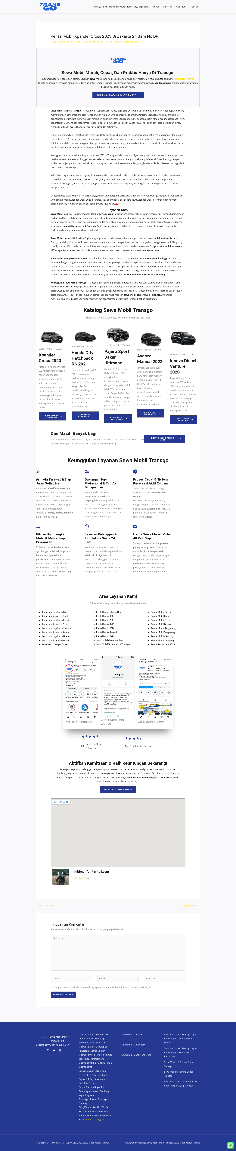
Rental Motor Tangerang (163, 628)
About (156, 6)
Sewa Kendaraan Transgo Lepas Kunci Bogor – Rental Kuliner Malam (180, 1038)
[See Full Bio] (89, 878)
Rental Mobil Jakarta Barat (55, 616)
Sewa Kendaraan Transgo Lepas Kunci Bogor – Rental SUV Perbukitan (180, 1052)
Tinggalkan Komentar (62, 41)
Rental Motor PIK (104, 616)
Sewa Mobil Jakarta (97, 41)
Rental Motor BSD (105, 624)
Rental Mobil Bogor (160, 616)
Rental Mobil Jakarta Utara (109, 612)
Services (167, 6)
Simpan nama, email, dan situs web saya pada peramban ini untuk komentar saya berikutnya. (102, 987)
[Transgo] (60, 1050)
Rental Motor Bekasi (106, 632)
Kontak (194, 6)
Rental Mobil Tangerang (163, 632)
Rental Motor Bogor (161, 612)
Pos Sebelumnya (46, 905)
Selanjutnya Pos (190, 905)
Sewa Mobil (80, 41)
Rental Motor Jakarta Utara (55, 636)
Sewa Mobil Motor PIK (132, 1034)
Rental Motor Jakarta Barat (55, 612)
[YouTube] (54, 1050)
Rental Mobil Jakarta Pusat (55, 624)
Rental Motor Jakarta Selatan (56, 628)
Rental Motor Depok (161, 620)
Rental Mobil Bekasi (106, 636)
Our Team (181, 6)
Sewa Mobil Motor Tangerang (136, 1054)
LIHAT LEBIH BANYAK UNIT (162, 439)
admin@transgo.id (94, 1119)
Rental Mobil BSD (105, 628)
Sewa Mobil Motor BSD (133, 1044)
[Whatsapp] (48, 1050)
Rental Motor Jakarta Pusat (55, 620)
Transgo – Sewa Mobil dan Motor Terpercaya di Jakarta (120, 6)
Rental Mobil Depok (161, 624)
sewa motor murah (183, 78)
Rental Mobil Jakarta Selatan (56, 632)
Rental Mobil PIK (104, 620)
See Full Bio (81, 878)
